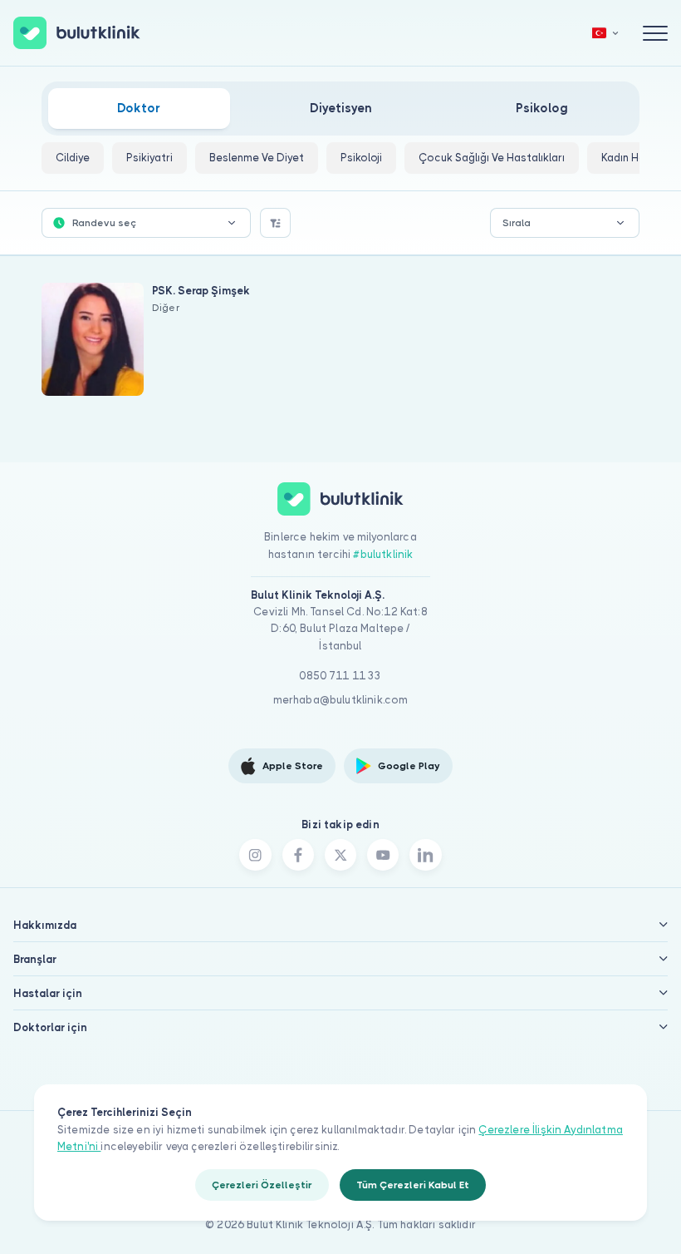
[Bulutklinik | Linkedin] (425, 855)
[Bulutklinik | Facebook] (298, 855)
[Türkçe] (605, 33)
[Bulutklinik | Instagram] (255, 855)
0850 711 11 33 (340, 675)
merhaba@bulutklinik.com (341, 700)
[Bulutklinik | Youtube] (383, 855)
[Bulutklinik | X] (340, 855)
